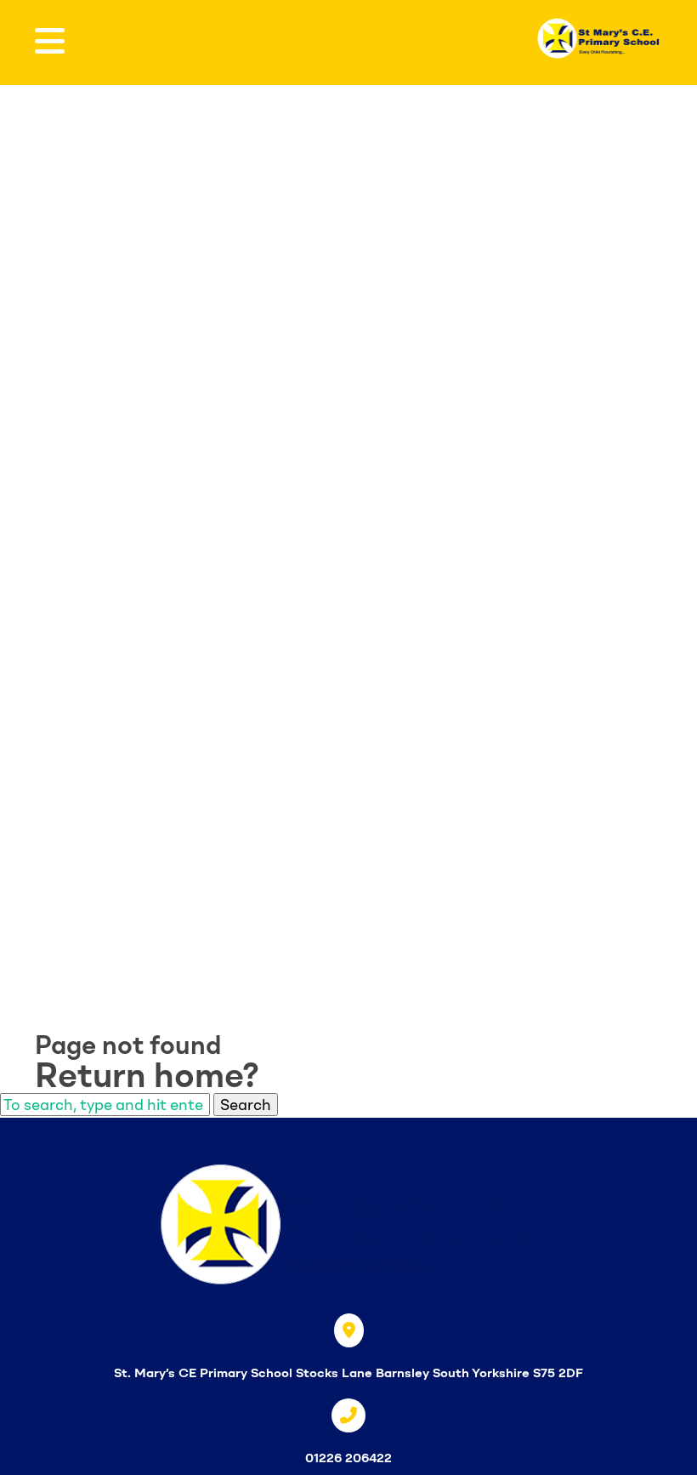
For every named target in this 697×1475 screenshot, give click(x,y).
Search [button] (245, 1104)
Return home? (147, 1075)
